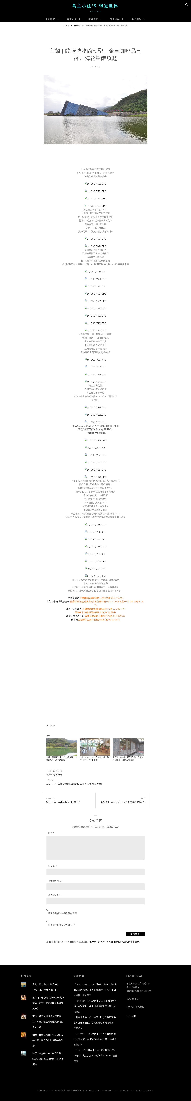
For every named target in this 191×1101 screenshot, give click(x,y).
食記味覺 (50, 19)
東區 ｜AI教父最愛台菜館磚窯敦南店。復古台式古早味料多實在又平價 (48, 1003)
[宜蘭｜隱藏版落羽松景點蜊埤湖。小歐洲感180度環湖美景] (61, 747)
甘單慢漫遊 (81, 1017)
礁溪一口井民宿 (73, 608)
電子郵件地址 (55, 880)
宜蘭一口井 (51, 783)
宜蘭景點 (75, 783)
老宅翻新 (136, 19)
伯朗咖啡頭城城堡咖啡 (58, 601)
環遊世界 (93, 19)
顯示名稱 (53, 866)
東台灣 (59, 774)
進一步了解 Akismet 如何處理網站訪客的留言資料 (114, 941)
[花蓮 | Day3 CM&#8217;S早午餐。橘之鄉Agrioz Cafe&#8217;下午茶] (95, 747)
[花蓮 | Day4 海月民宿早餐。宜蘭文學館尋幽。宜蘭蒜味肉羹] (128, 747)
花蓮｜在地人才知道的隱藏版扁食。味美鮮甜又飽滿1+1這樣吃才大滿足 (95, 990)
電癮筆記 (115, 19)
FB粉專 (131, 1016)
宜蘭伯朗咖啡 (64, 783)
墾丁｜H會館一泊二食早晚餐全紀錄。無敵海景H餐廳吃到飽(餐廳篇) (48, 1059)
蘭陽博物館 (73, 598)
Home (67, 25)
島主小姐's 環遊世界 (95, 5)
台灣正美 (72, 19)
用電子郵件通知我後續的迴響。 (63, 913)
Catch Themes (144, 1090)
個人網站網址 (54, 895)
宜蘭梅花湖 (85, 783)
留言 (51, 833)
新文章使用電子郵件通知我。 (62, 925)
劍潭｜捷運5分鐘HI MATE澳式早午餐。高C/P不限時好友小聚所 (47, 1040)
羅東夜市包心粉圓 (75, 616)
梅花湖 (74, 619)
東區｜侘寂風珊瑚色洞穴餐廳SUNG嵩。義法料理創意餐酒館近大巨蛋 (47, 1021)
